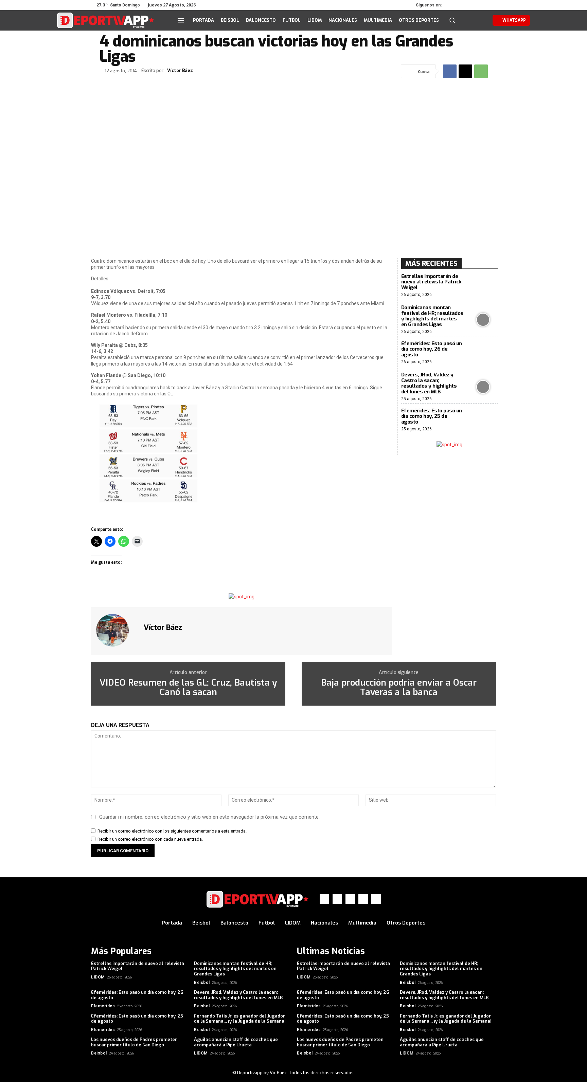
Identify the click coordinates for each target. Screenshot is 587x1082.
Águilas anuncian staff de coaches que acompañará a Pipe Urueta (236, 1042)
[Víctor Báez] (116, 630)
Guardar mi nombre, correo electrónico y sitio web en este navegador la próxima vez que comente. (209, 817)
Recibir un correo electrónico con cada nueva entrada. (150, 839)
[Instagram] (462, 5)
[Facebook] (453, 5)
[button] (452, 20)
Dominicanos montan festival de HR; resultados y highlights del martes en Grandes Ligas (432, 316)
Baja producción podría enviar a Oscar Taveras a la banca (399, 687)
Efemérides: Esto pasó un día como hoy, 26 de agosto (431, 349)
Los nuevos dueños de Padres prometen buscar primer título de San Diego (134, 1042)
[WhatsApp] (481, 5)
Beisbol (202, 982)
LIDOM (98, 977)
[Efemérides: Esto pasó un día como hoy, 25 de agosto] (483, 420)
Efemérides (103, 1006)
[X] (472, 5)
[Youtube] (491, 5)
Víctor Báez (180, 70)
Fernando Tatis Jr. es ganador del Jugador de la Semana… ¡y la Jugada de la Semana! (240, 1018)
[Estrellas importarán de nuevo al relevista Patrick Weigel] (483, 285)
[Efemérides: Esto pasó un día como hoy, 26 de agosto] (483, 352)
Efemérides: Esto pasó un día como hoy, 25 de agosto (431, 416)
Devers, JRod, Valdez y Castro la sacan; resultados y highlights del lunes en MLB (429, 383)
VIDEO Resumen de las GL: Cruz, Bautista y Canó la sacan (188, 687)
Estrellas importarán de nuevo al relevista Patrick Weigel (431, 282)
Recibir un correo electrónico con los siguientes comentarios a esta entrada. (172, 831)
